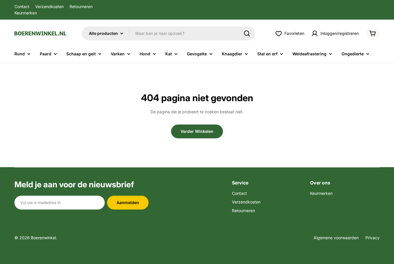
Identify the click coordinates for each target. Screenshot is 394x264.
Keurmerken (25, 12)
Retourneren (81, 6)
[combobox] (168, 33)
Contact (21, 6)
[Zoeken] (246, 33)
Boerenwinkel (43, 237)
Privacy (372, 237)
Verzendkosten (49, 6)
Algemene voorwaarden (336, 237)
